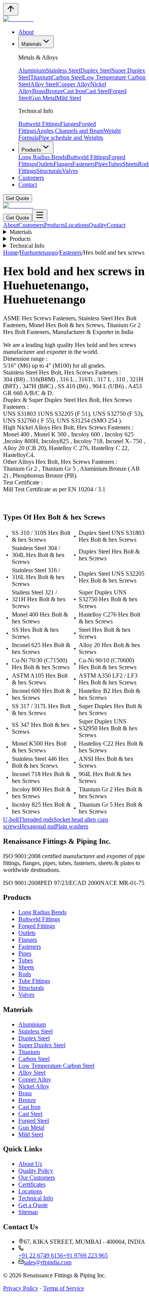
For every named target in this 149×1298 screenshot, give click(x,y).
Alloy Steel (43, 84)
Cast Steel (97, 91)
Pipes (101, 164)
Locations (77, 225)
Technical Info (27, 245)
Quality (98, 225)
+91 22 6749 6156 (40, 1255)
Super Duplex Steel (41, 1045)
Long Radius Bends (42, 157)
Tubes (115, 164)
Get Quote (17, 198)
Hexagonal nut (37, 826)
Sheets (130, 164)
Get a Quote (33, 1205)
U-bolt (11, 819)
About (26, 32)
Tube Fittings (34, 981)
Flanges (69, 124)
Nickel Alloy (33, 1086)
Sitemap (28, 1212)
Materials (31, 44)
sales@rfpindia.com (47, 1262)
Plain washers (71, 826)
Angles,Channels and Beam (70, 131)
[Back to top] (10, 9)
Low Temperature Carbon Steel (56, 1065)
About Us (30, 1164)
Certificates (31, 1184)
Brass (38, 91)
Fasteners (83, 164)
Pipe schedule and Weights (71, 137)
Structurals (49, 171)
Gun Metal (43, 98)
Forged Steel (33, 1120)
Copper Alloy (73, 84)
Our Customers (36, 1177)
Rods (24, 974)
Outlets (44, 164)
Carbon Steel (67, 77)
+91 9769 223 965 (85, 1255)
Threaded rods (36, 819)
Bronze (54, 91)
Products (31, 150)
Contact (27, 184)
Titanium (41, 77)
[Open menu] (39, 215)
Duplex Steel (96, 70)
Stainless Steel (63, 70)
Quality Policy (35, 1170)
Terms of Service (63, 1288)
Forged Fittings (36, 926)
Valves (70, 171)
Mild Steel (68, 98)
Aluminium (32, 70)
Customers (31, 177)
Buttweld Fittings (39, 124)
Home (10, 252)
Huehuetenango (38, 252)
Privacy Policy (20, 1288)
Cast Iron (74, 91)
